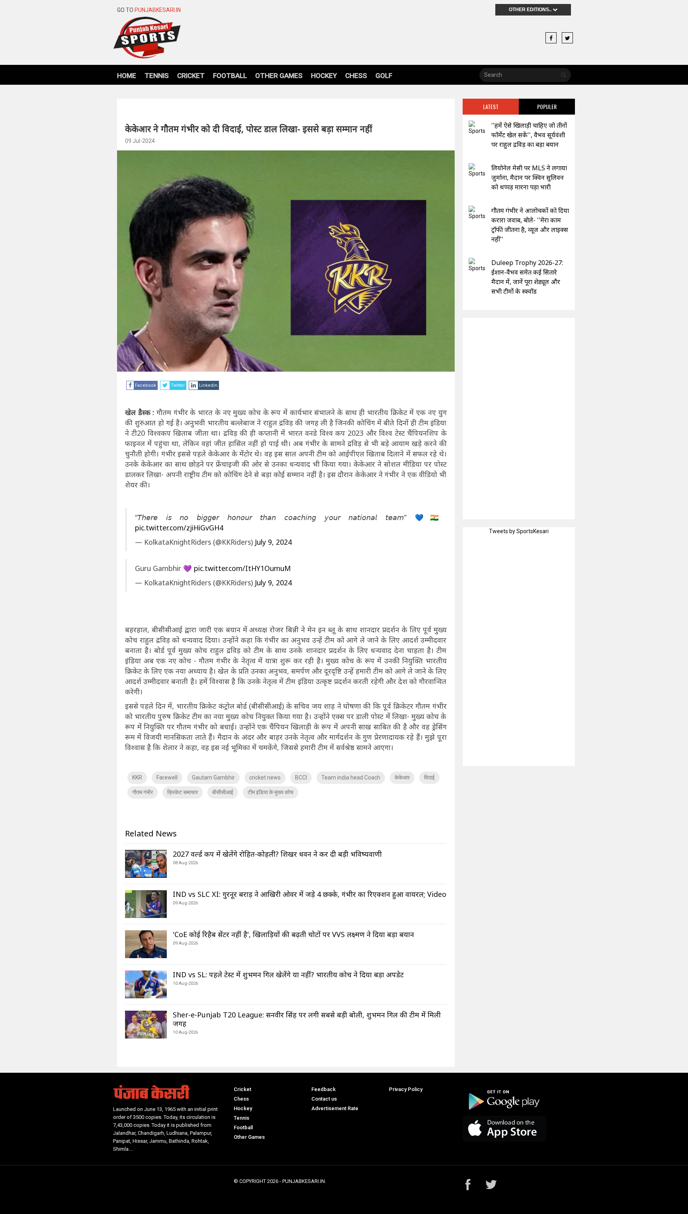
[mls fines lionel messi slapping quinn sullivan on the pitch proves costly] (477, 170)
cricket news (265, 777)
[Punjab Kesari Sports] (169, 37)
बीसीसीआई (222, 792)
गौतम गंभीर (142, 792)
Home (126, 76)
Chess (356, 76)
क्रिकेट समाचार (182, 792)
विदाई (429, 777)
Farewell (167, 777)
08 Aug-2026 (185, 862)
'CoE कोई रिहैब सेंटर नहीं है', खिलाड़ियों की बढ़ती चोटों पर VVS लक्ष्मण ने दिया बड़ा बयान (293, 934)
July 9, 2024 (273, 542)
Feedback (323, 1089)
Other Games (279, 76)
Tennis (157, 76)
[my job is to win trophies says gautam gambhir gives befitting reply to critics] (477, 213)
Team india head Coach (350, 777)
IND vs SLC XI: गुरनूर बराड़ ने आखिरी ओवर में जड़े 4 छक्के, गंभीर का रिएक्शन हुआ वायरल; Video (309, 894)
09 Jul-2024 (140, 141)
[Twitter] (567, 38)
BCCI (301, 777)
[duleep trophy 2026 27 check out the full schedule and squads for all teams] (477, 265)
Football (230, 76)
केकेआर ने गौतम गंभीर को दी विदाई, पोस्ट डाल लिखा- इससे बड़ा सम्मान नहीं (248, 128)
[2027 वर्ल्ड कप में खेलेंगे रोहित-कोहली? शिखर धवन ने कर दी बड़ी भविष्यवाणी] (146, 864)
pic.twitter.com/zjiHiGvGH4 (179, 527)
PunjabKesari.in (158, 10)
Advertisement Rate (334, 1108)
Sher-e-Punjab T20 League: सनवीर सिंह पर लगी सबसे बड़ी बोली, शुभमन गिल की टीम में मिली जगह (307, 1019)
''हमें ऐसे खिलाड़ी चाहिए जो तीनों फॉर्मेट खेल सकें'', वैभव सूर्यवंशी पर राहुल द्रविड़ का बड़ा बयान (529, 135)
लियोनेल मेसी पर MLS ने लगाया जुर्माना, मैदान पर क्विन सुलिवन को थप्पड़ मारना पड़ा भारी (529, 177)
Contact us (324, 1099)
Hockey (324, 76)
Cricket (191, 76)
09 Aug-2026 (185, 903)
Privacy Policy (405, 1089)
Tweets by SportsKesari (519, 531)
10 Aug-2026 (185, 983)
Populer (547, 106)
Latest (490, 106)
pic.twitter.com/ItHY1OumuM (242, 568)
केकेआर (402, 777)
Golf (383, 76)
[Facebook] (551, 38)
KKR (137, 777)
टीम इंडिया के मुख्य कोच (270, 792)
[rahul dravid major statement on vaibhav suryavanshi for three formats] (477, 128)
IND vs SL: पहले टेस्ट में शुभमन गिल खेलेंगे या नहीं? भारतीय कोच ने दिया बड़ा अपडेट (288, 974)
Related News (151, 833)
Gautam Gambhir (213, 777)
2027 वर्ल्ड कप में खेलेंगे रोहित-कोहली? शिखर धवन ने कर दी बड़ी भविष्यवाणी (277, 854)
